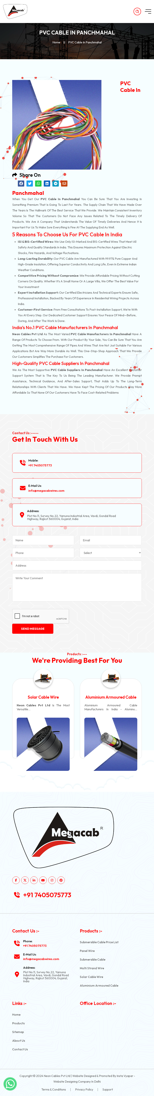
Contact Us (20, 1049)
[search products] (137, 11)
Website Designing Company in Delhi (77, 1081)
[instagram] (52, 880)
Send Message (33, 629)
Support (107, 1089)
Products (18, 1023)
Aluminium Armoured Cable (90, 697)
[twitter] (25, 880)
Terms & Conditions (53, 1089)
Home (56, 42)
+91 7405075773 (40, 465)
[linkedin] (34, 880)
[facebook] (16, 880)
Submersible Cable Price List (99, 942)
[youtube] (43, 880)
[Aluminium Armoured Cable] (90, 744)
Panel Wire (87, 951)
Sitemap (18, 1032)
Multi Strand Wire (92, 968)
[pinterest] (61, 880)
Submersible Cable (92, 959)
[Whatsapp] (10, 1084)
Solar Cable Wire (91, 977)
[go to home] (18, 11)
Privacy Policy (84, 1089)
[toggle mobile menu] (148, 11)
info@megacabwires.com (46, 490)
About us (18, 1040)
